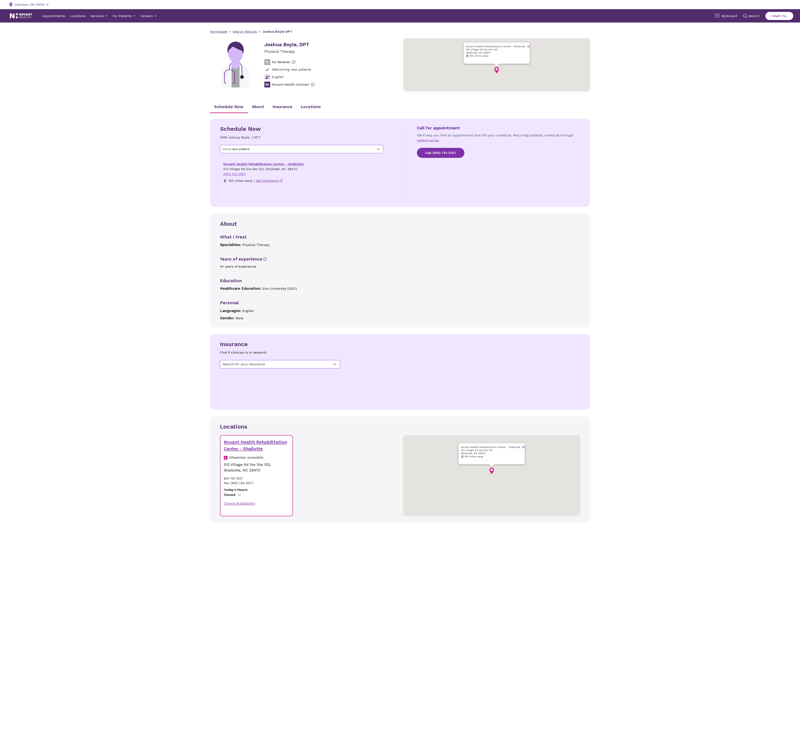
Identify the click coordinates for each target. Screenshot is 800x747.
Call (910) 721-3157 (440, 153)
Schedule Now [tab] (229, 106)
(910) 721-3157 (234, 174)
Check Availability (239, 503)
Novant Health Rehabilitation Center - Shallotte (263, 164)
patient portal (428, 140)
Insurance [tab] (282, 106)
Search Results (245, 32)
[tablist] (400, 107)
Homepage (218, 32)
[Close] (528, 46)
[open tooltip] (293, 62)
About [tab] (258, 106)
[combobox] (301, 149)
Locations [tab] (311, 106)
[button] (496, 70)
